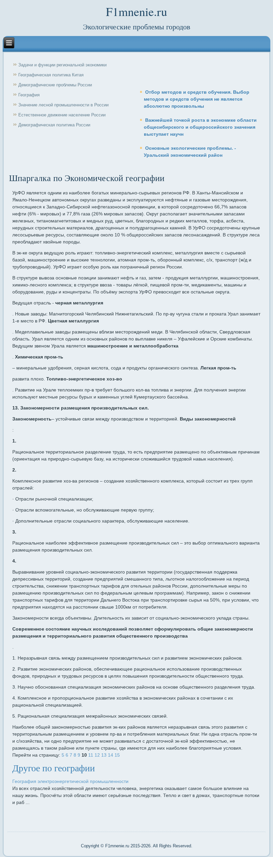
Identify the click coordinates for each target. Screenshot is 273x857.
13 (104, 755)
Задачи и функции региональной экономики (62, 64)
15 (117, 755)
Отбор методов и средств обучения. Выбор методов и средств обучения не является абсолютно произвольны (196, 99)
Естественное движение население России (62, 114)
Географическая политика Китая (51, 74)
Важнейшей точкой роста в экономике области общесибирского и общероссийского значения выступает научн (200, 127)
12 (97, 755)
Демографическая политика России (54, 124)
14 (110, 755)
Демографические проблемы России (55, 84)
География (29, 94)
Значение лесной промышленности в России (63, 104)
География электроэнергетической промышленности (70, 781)
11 (90, 755)
